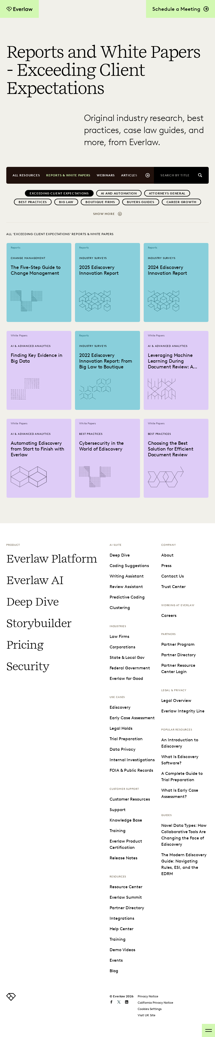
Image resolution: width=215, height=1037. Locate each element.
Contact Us (172, 576)
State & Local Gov (127, 657)
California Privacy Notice (155, 1002)
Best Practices (33, 202)
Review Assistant (126, 586)
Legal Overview (176, 700)
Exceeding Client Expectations (59, 193)
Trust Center (173, 586)
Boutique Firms (100, 202)
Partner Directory (127, 907)
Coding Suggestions (129, 565)
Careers (168, 615)
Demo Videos (122, 949)
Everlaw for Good (126, 678)
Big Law (66, 202)
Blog (114, 970)
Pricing (25, 644)
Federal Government (130, 667)
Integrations (122, 918)
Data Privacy (123, 749)
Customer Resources (130, 799)
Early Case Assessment (132, 717)
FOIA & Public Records (131, 770)
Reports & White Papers (68, 175)
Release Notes (123, 857)
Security (27, 666)
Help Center (121, 928)
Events (116, 960)
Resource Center (126, 886)
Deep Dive (32, 601)
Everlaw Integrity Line (183, 710)
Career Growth (181, 202)
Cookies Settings (150, 1009)
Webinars (106, 175)
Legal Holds (121, 728)
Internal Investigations (132, 759)
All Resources (26, 175)
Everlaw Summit (126, 897)
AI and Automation (119, 193)
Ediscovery (120, 707)
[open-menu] (208, 1030)
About (167, 555)
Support (118, 809)
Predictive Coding (127, 597)
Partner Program (178, 644)
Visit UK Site (146, 1015)
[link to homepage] (11, 999)
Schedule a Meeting (176, 9)
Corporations (122, 646)
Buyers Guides (140, 202)
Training (118, 830)
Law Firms (119, 636)
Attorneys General (167, 193)
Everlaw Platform (51, 558)
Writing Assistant (127, 576)
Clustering (120, 607)
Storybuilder (38, 623)
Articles (129, 175)
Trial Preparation (126, 738)
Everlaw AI (34, 580)
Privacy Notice (148, 996)
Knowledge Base (126, 820)
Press (166, 565)
